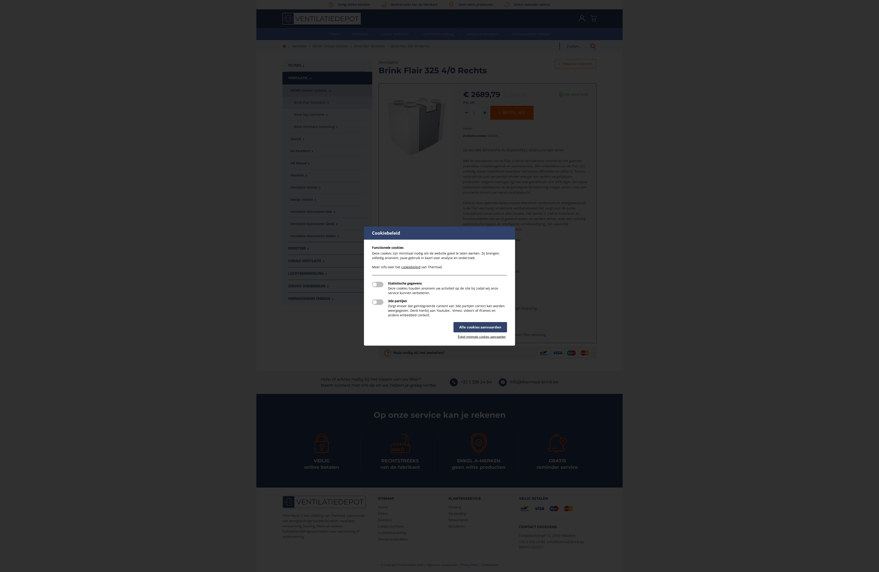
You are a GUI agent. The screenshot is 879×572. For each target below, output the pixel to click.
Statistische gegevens (405, 283)
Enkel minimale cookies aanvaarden (482, 337)
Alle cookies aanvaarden (480, 327)
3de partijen (397, 301)
